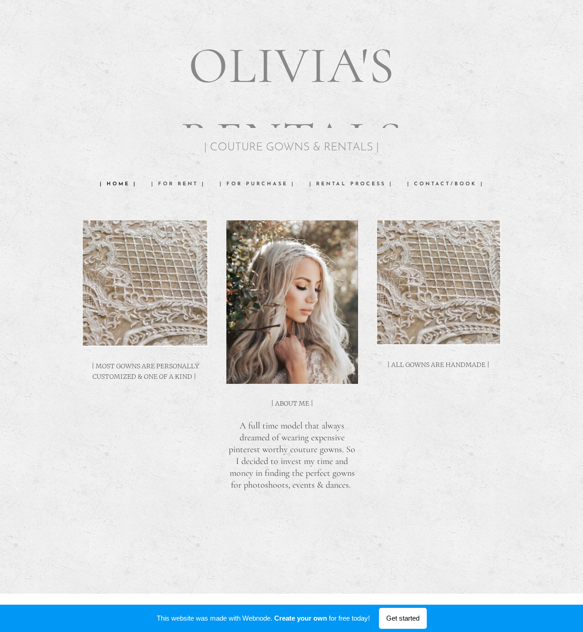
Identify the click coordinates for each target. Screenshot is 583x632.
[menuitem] (122, 184)
